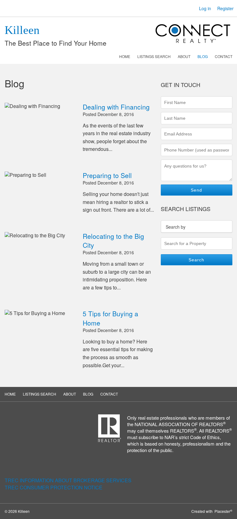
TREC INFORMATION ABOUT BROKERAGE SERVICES (68, 480)
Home (124, 56)
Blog (203, 56)
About (184, 56)
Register (225, 8)
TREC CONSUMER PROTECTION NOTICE (53, 487)
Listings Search (154, 56)
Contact (223, 56)
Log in (205, 8)
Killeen (22, 29)
